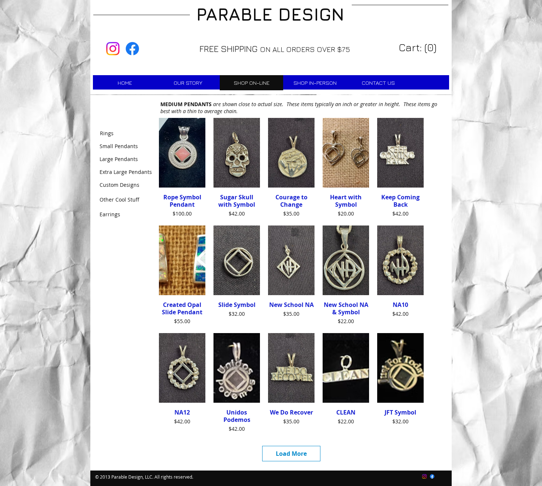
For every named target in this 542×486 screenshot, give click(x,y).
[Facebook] (132, 48)
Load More (291, 454)
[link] (418, 48)
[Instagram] (113, 48)
